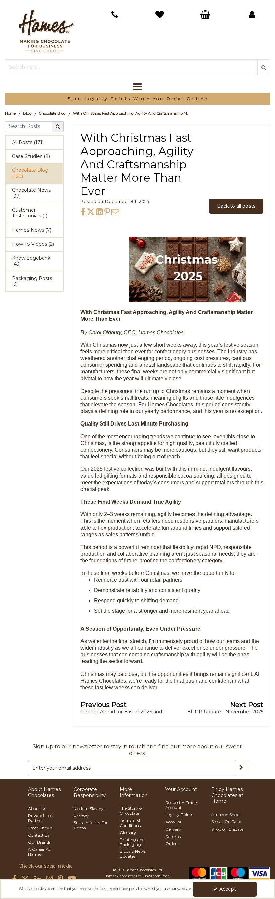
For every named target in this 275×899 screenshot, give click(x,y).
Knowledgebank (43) (31, 261)
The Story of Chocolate (131, 811)
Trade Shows (40, 827)
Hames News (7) (31, 230)
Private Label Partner (40, 818)
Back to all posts (236, 206)
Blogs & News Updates (133, 854)
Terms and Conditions (130, 823)
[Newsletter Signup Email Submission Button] (241, 768)
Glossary (128, 832)
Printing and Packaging (132, 842)
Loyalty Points (179, 814)
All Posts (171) (28, 142)
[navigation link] (114, 15)
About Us (37, 808)
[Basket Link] (160, 15)
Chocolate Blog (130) (30, 173)
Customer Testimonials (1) (29, 213)
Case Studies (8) (31, 156)
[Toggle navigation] (138, 86)
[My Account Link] (252, 15)
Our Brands (39, 842)
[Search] (58, 126)
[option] (137, 99)
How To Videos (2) (33, 244)
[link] (82, 211)
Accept (227, 889)
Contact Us (38, 835)
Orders (171, 843)
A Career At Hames (39, 852)
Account (173, 822)
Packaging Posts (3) (32, 281)
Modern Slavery (89, 808)
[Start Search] (263, 67)
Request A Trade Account (181, 805)
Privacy (81, 815)
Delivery (173, 829)
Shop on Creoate (227, 829)
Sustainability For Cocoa (91, 825)
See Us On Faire (226, 821)
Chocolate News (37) (31, 193)
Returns (173, 836)
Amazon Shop (225, 814)
